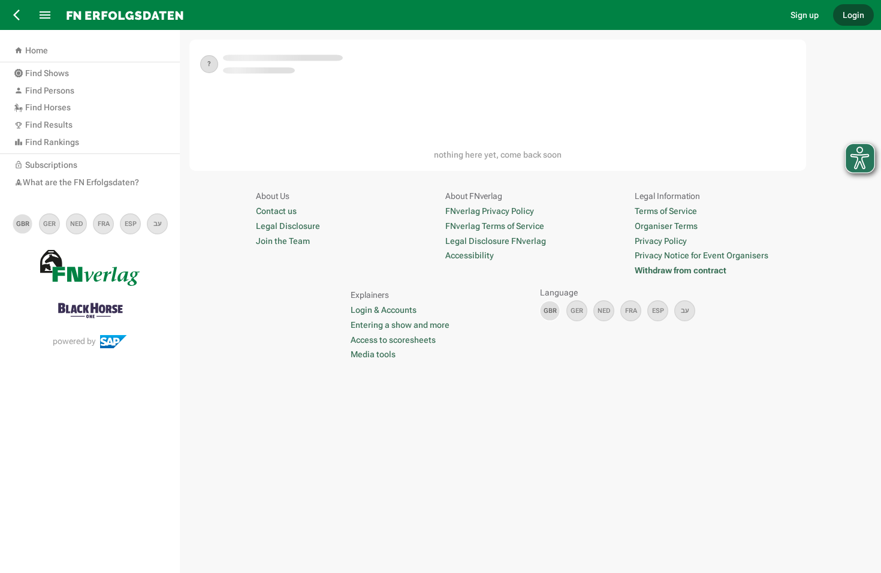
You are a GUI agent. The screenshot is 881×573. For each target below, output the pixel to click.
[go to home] (419, 15)
